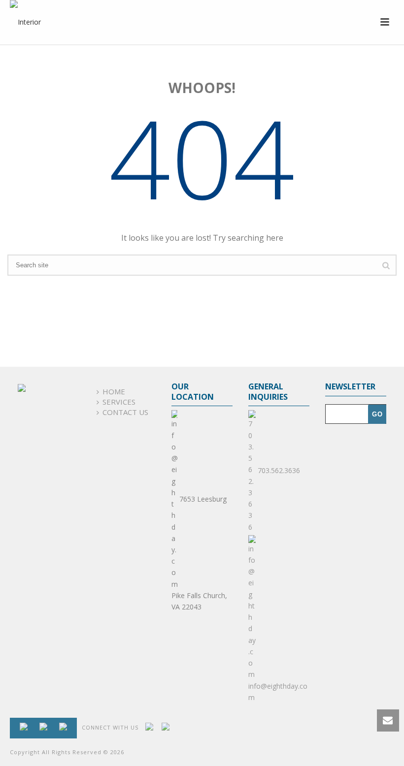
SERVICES (118, 402)
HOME (113, 391)
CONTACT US (125, 412)
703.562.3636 (278, 470)
